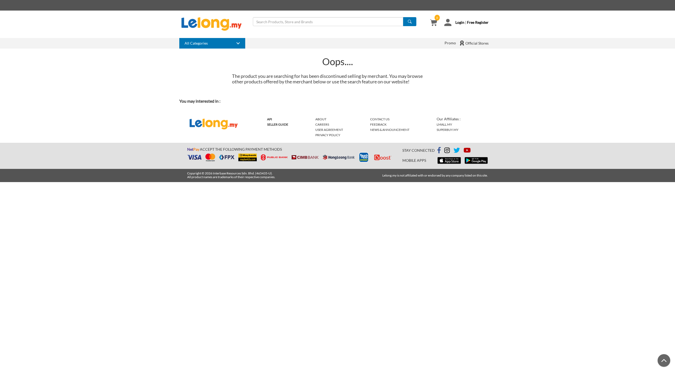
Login (459, 22)
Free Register (478, 22)
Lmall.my (444, 124)
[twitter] (457, 151)
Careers (322, 124)
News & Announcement (389, 130)
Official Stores (477, 43)
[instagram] (447, 151)
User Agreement (329, 130)
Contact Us (379, 119)
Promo (450, 43)
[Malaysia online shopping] (214, 24)
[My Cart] (433, 23)
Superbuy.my (448, 130)
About (320, 119)
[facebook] (439, 150)
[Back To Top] (664, 360)
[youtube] (467, 151)
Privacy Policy (327, 135)
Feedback (378, 124)
